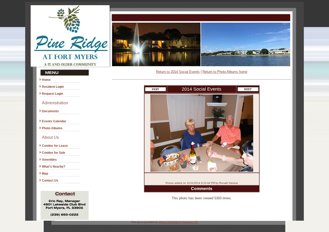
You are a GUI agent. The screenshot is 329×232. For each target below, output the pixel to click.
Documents (50, 111)
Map (45, 173)
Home (46, 80)
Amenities (49, 159)
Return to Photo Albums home (225, 72)
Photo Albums (52, 128)
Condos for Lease (55, 146)
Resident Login (53, 87)
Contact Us (50, 180)
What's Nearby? (53, 166)
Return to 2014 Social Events (178, 72)
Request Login (52, 94)
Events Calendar (54, 121)
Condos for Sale (53, 152)
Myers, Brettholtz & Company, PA (178, 222)
